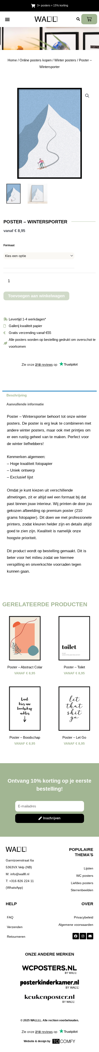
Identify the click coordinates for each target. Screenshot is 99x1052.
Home (12, 60)
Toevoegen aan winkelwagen (36, 296)
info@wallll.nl (19, 874)
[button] (7, 19)
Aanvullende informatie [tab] (25, 404)
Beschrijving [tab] (16, 395)
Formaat (9, 245)
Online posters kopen (36, 60)
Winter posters (65, 60)
